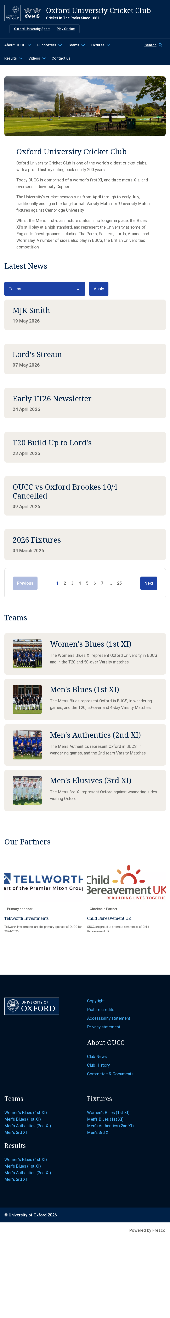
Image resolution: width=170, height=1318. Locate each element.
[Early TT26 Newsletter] (85, 403)
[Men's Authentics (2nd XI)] (85, 745)
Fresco (158, 1230)
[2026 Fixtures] (85, 544)
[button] (155, 45)
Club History (98, 1065)
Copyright (96, 1000)
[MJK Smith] (85, 315)
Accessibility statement (108, 1018)
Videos (34, 58)
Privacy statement (103, 1026)
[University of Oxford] (12, 13)
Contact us (61, 58)
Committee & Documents (110, 1073)
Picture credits (100, 1009)
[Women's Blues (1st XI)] (85, 654)
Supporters (46, 45)
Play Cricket (66, 29)
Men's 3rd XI (15, 1132)
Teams (73, 45)
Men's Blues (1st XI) (22, 1119)
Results (10, 58)
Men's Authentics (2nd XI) (27, 1125)
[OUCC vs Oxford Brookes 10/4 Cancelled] (85, 496)
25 (119, 583)
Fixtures (97, 45)
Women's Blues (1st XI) (25, 1112)
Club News (97, 1056)
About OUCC (15, 45)
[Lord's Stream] (85, 359)
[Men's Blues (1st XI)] (85, 699)
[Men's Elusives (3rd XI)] (85, 790)
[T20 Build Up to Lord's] (85, 447)
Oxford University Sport (32, 29)
